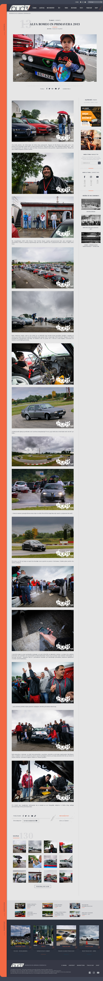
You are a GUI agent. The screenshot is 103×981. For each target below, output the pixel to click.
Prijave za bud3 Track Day (66, 951)
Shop (96, 8)
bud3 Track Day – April (89, 951)
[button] (101, 2)
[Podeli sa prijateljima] (56, 89)
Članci (34, 8)
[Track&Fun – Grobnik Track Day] (75, 906)
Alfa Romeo (87, 102)
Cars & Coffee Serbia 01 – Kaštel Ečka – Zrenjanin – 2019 (60, 914)
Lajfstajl (41, 8)
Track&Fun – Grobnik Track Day (87, 905)
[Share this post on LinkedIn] (59, 89)
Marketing (81, 965)
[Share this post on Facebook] (46, 89)
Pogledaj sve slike (42, 886)
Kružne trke (20, 946)
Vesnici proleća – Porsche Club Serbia (32, 906)
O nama (77, 2)
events (92, 102)
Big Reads (74, 8)
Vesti (81, 8)
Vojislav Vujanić (57, 28)
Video (66, 8)
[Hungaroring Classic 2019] (47, 906)
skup (96, 102)
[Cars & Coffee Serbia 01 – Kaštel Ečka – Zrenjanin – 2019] (47, 914)
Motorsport (50, 8)
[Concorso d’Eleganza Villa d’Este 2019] (20, 914)
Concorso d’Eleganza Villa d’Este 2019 (32, 914)
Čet (59, 8)
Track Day (89, 8)
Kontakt (72, 965)
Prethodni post (64, 816)
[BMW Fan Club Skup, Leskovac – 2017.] (75, 914)
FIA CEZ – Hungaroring (20, 951)
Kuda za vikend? (64, 820)
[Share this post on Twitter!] (49, 89)
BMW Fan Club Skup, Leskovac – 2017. (87, 913)
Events (58, 20)
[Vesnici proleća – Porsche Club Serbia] (20, 906)
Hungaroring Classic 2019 (58, 905)
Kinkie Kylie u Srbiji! (43, 951)
